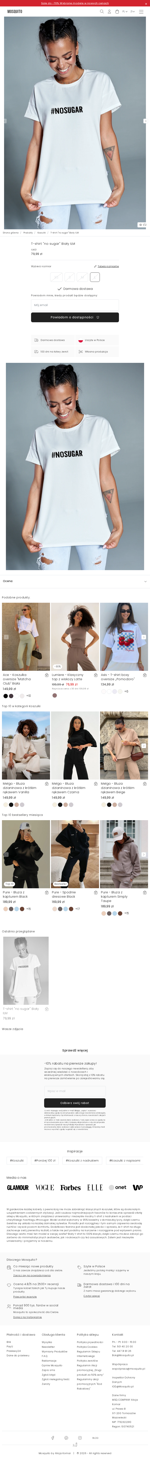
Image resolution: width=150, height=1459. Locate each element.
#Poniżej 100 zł (44, 1161)
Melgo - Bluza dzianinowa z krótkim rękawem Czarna (68, 788)
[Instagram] (80, 1438)
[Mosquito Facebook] (52, 1438)
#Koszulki (17, 1161)
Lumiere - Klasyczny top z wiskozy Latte (68, 677)
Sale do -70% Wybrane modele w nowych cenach (75, 3)
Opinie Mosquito (52, 1365)
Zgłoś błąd (48, 1374)
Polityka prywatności (90, 1342)
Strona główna (11, 232)
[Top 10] (26, 854)
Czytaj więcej (92, 1296)
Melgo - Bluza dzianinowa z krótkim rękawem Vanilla (19, 788)
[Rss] (95, 1438)
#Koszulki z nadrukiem (82, 1161)
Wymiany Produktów (55, 1351)
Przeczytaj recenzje (25, 1296)
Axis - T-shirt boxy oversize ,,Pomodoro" (118, 677)
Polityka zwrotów (87, 1360)
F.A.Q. (45, 1356)
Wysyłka (47, 1342)
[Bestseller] (75, 854)
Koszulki (42, 232)
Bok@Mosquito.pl (123, 1355)
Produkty (28, 232)
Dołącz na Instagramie (27, 1317)
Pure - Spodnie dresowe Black (64, 894)
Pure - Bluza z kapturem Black (15, 894)
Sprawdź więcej (75, 1050)
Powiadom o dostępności (72, 317)
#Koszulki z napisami (124, 1161)
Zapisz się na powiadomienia (32, 1275)
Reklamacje (49, 1360)
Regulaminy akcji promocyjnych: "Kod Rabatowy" (89, 1384)
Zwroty (46, 1384)
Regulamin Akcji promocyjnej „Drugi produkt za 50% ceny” (90, 1370)
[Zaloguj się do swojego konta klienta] (109, 11)
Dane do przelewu (18, 1355)
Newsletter (48, 1347)
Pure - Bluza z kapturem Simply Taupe (114, 896)
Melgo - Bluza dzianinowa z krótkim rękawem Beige (117, 788)
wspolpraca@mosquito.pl (128, 1368)
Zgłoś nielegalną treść (56, 1379)
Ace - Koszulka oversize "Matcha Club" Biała (17, 679)
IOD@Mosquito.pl (123, 1386)
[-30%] (75, 636)
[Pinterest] (66, 1438)
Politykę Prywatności (76, 1125)
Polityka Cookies (87, 1347)
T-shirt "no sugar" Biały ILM (21, 1011)
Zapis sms (48, 1370)
